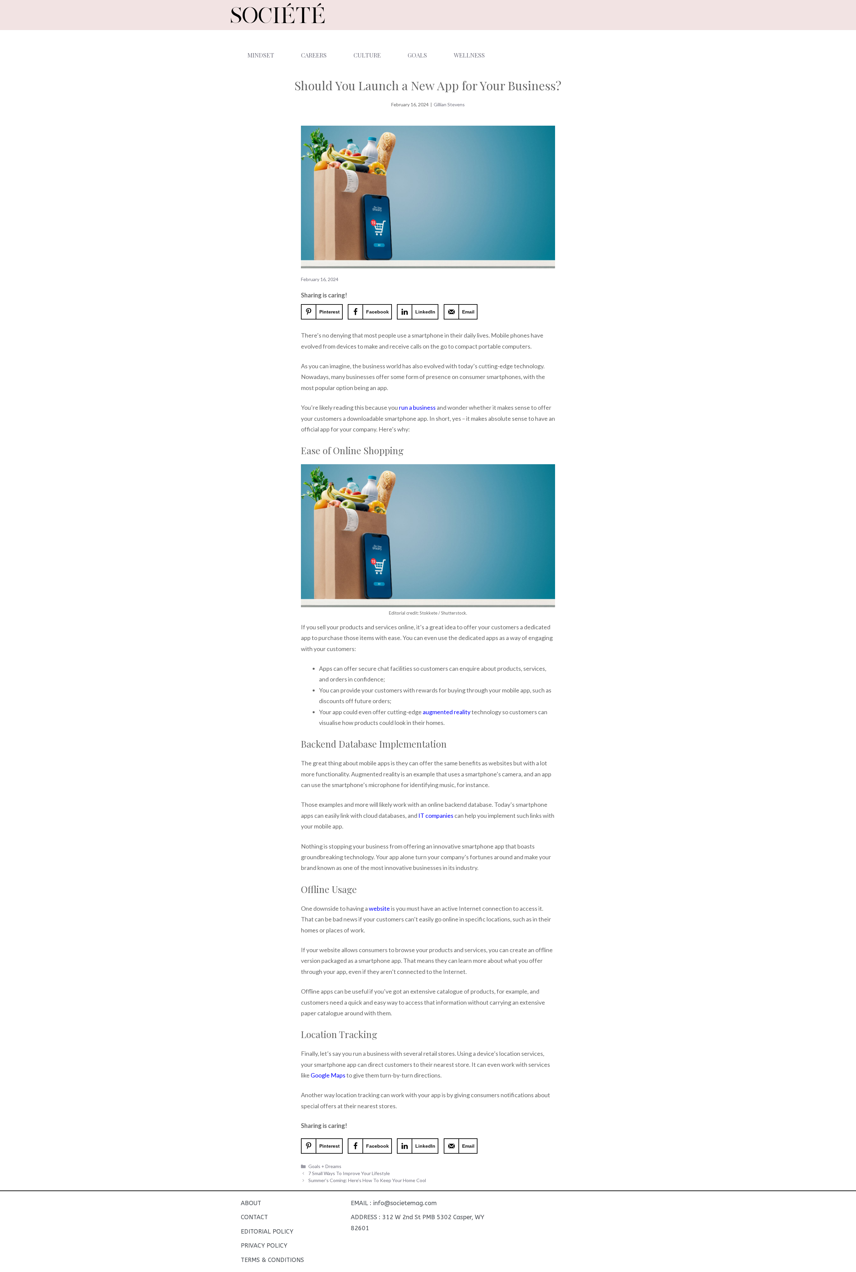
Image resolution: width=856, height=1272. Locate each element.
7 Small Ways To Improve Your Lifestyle (349, 1173)
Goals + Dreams (324, 1166)
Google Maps (328, 1075)
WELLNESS (469, 55)
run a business (417, 407)
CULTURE (367, 55)
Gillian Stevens (449, 104)
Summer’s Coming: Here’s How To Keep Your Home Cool (367, 1180)
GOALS (417, 55)
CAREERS (314, 55)
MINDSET (260, 55)
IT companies (435, 815)
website (379, 908)
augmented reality (446, 712)
